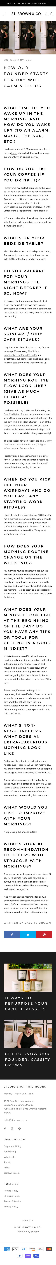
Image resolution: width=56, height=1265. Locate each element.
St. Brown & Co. (34, 526)
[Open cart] (52, 13)
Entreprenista (27, 448)
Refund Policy (11, 1190)
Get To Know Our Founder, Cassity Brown (27, 1059)
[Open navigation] (4, 14)
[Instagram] (12, 1128)
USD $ (26, 1220)
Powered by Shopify (28, 1231)
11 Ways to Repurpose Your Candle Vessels (26, 1003)
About (7, 1162)
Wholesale (9, 1157)
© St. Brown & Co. (28, 1227)
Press (6, 1167)
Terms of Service (12, 1201)
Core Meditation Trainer (16, 414)
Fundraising (10, 1151)
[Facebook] (5, 1128)
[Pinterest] (19, 1128)
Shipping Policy (12, 1195)
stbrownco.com (12, 1172)
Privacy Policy (11, 1206)
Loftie (14, 153)
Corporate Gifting (12, 1146)
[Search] (46, 14)
